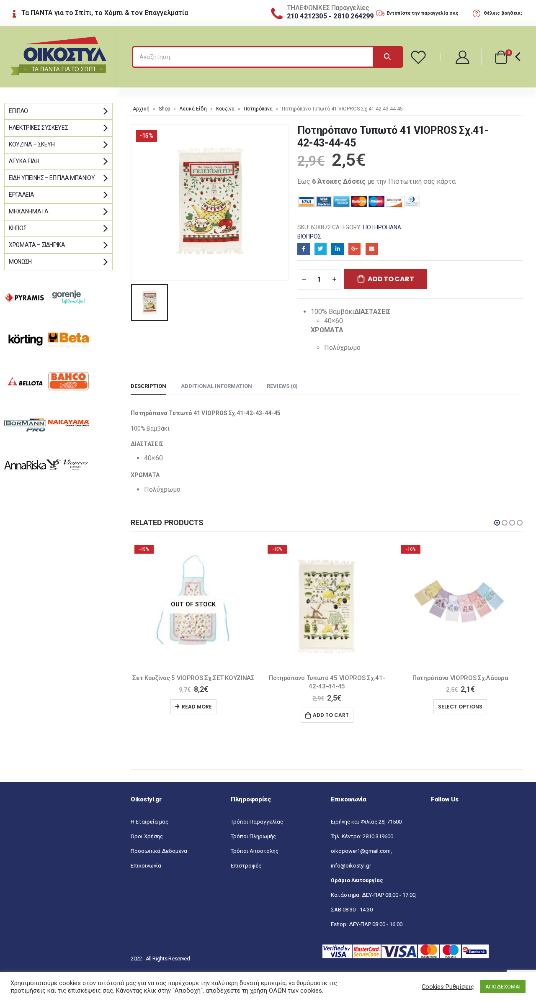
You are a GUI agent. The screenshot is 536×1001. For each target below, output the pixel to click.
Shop (164, 109)
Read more (197, 706)
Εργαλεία (21, 194)
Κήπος (17, 228)
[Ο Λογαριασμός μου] (463, 57)
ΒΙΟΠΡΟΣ (309, 236)
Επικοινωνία (146, 865)
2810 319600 (378, 836)
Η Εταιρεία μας (149, 822)
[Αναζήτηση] (387, 57)
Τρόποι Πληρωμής (253, 836)
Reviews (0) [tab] (282, 386)
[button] (497, 523)
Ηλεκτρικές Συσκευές (38, 127)
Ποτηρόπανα (258, 109)
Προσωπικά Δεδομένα (159, 851)
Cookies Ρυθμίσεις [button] (448, 987)
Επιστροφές (246, 865)
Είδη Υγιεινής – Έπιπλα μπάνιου (52, 178)
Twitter (320, 249)
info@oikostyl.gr (351, 865)
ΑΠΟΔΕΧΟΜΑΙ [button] (503, 986)
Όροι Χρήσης (147, 836)
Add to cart (391, 279)
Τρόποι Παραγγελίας (257, 822)
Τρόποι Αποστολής (254, 851)
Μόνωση (20, 261)
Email (372, 249)
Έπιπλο (18, 111)
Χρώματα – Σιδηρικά (37, 244)
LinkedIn (337, 249)
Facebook (303, 249)
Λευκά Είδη (193, 109)
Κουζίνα (225, 109)
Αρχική (141, 109)
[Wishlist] (419, 56)
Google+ (354, 249)
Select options (460, 706)
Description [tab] (148, 386)
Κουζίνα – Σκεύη (32, 144)
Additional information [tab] (216, 386)
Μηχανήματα (29, 211)
